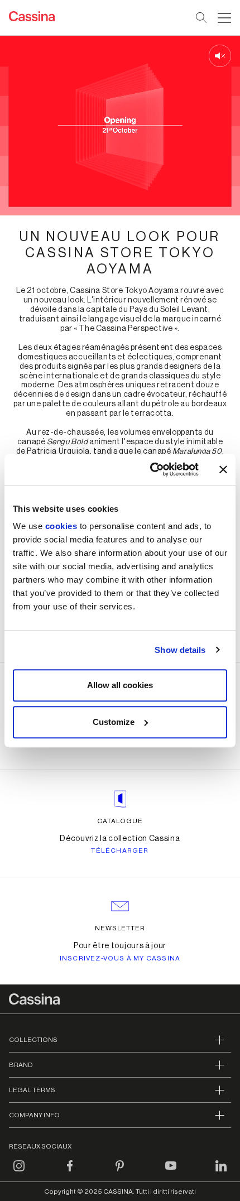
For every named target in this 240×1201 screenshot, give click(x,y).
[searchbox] (202, 17)
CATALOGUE (120, 821)
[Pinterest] (120, 1173)
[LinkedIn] (221, 1173)
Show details (180, 650)
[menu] (224, 18)
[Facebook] (70, 1173)
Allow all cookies (120, 685)
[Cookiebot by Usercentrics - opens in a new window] (151, 469)
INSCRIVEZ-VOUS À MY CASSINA (120, 958)
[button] (223, 18)
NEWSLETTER (120, 928)
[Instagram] (19, 1173)
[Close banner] (223, 469)
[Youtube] (171, 1173)
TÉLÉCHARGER (119, 850)
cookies (61, 526)
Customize (114, 722)
